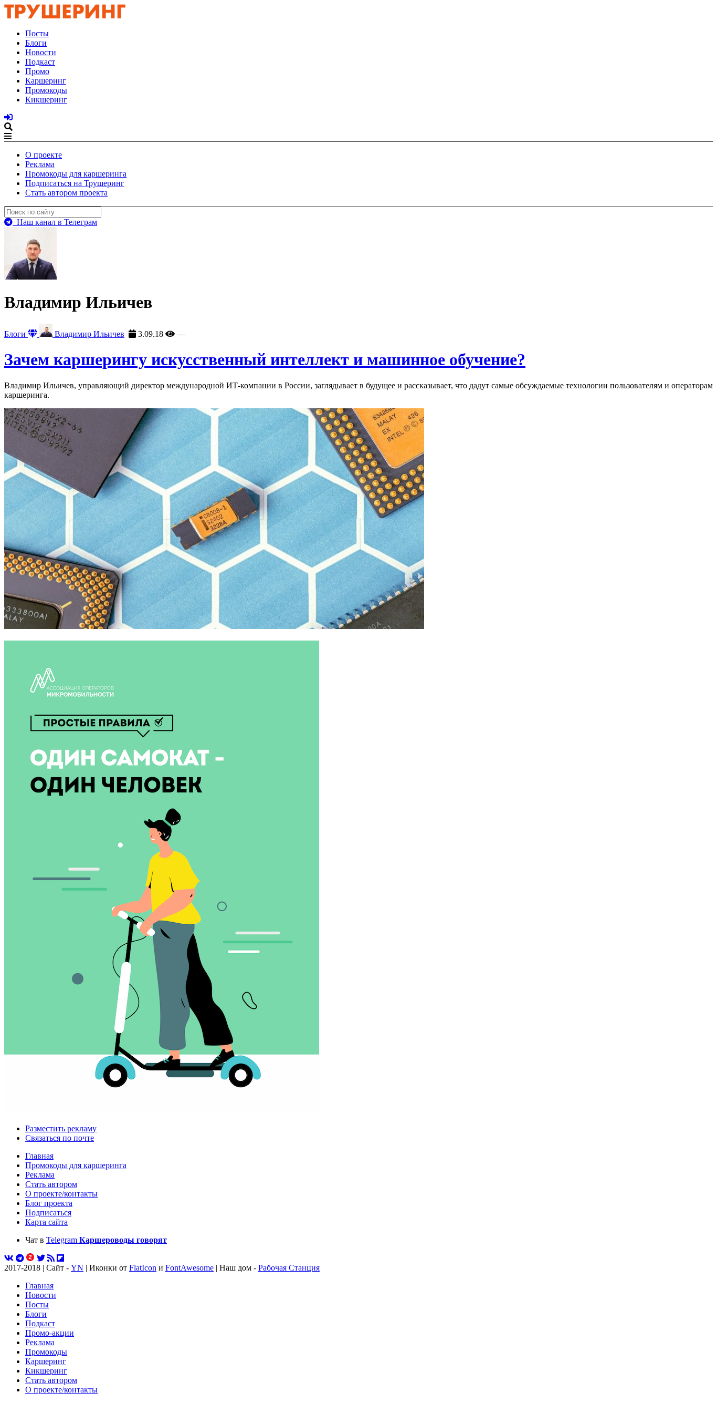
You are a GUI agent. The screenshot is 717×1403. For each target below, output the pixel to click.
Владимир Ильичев (88, 333)
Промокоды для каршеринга (75, 173)
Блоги (36, 42)
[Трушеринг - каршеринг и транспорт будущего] (65, 15)
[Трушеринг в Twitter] (41, 1258)
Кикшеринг (46, 99)
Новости (40, 52)
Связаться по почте (59, 1137)
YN (77, 1267)
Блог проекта (48, 1203)
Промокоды (46, 90)
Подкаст (40, 61)
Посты (37, 33)
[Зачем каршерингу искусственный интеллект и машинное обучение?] (214, 626)
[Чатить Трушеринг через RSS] (51, 1258)
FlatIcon (142, 1267)
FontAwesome (189, 1267)
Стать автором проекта (66, 192)
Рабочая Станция (289, 1267)
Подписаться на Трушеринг (74, 183)
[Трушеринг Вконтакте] (9, 1258)
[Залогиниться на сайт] (8, 117)
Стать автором (51, 1184)
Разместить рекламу (61, 1128)
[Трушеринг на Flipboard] (60, 1258)
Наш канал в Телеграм (55, 222)
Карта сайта (46, 1222)
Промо (37, 71)
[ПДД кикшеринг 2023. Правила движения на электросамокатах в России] (358, 878)
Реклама (40, 164)
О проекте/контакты (61, 1193)
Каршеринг (45, 80)
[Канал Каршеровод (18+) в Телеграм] (20, 1258)
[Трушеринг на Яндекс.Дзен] (30, 1258)
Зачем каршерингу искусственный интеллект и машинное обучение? (264, 359)
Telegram (106, 1239)
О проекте (43, 154)
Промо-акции (49, 1332)
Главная (39, 1155)
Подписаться (48, 1212)
